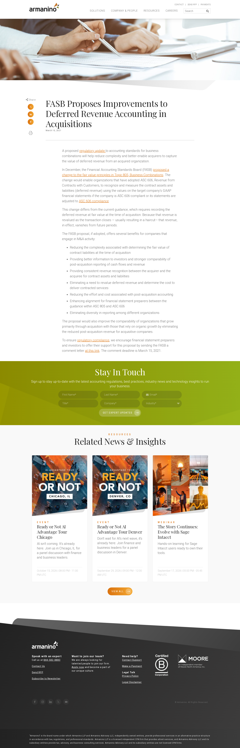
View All (118, 591)
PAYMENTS (206, 4)
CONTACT (179, 4)
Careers (172, 10)
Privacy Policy (130, 676)
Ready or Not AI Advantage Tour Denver (119, 529)
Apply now (78, 667)
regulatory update (92, 151)
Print (30, 131)
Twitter (31, 107)
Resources (152, 10)
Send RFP (37, 672)
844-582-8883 (52, 660)
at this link (92, 351)
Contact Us (38, 666)
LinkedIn (31, 114)
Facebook (31, 122)
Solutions (97, 10)
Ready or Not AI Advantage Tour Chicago (52, 532)
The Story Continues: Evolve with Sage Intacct (178, 532)
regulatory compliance (93, 340)
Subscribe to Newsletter (46, 678)
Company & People (124, 10)
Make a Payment (132, 666)
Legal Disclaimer (132, 682)
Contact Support (132, 660)
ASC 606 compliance (94, 201)
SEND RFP (192, 4)
